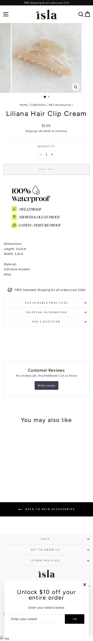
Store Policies (45, 560)
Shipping (31, 131)
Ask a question (46, 321)
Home (24, 105)
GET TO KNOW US (45, 549)
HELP (45, 538)
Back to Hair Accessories (49, 509)
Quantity (46, 146)
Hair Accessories (60, 105)
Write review (46, 385)
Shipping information (46, 312)
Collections (38, 105)
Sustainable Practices (46, 302)
